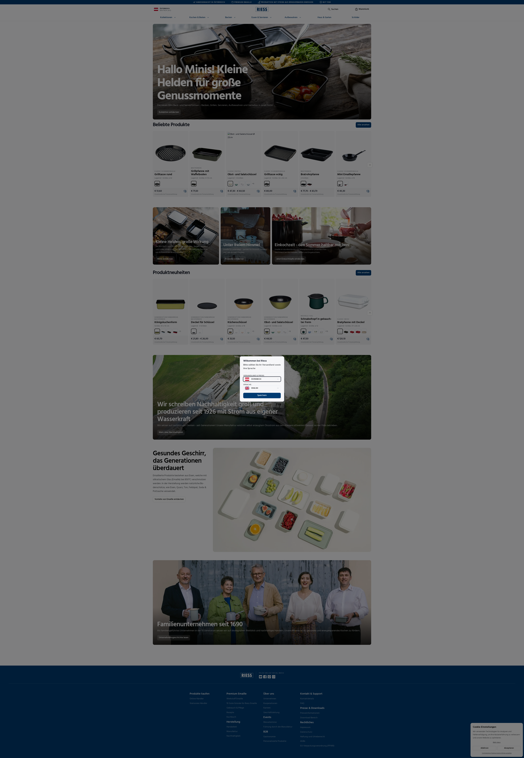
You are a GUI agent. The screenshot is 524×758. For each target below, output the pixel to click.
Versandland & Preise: (253, 376)
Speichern (262, 395)
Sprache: (247, 385)
